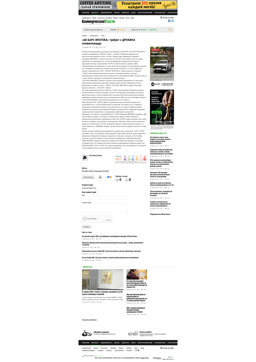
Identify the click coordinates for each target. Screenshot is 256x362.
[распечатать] (100, 178)
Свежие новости (158, 133)
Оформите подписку (101, 332)
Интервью (109, 18)
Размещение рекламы (88, 350)
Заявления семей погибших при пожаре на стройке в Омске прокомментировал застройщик (161, 152)
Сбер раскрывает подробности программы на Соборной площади (161, 193)
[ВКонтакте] (108, 177)
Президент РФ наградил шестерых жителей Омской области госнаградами (160, 174)
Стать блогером (119, 350)
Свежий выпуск (86, 18)
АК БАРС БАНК (87, 171)
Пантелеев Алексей (95, 155)
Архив (132, 18)
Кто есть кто (101, 18)
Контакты (109, 350)
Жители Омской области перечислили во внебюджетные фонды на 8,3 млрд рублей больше (136, 297)
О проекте (100, 350)
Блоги (127, 18)
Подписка (129, 350)
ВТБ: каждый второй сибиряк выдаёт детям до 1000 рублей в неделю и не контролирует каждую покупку (161, 163)
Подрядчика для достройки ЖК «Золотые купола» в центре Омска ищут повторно (111, 251)
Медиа (94, 18)
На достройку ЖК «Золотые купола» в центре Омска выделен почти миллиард (110, 257)
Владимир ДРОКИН (101, 171)
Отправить (87, 226)
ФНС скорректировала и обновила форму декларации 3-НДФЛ (135, 310)
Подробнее (144, 358)
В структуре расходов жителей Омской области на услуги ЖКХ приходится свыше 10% (136, 284)
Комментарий (86, 202)
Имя (83, 195)
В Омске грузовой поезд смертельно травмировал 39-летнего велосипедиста (160, 204)
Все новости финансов (89, 320)
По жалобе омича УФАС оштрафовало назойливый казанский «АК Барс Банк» (109, 236)
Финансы (87, 267)
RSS (136, 350)
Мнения (115, 18)
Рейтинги (121, 18)
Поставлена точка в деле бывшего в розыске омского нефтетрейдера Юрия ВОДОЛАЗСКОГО (160, 140)
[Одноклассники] (110, 177)
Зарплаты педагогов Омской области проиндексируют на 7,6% (162, 184)
